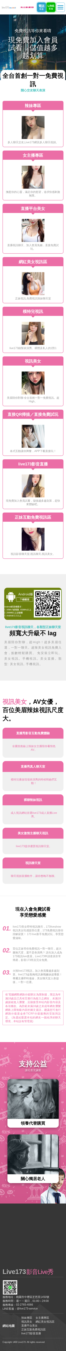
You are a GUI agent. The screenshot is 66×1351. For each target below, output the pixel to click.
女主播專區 (42, 1317)
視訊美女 (26, 1321)
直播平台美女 (29, 1325)
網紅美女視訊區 (45, 1321)
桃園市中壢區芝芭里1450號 (32, 1297)
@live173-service (27, 1308)
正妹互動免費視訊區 (33, 1329)
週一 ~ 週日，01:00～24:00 (32, 1300)
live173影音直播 (31, 1333)
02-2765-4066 (24, 1304)
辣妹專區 (26, 1317)
